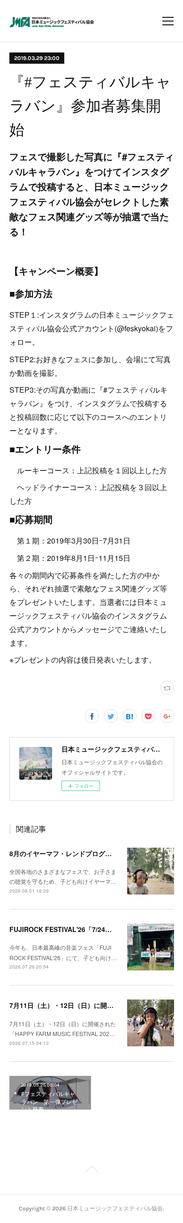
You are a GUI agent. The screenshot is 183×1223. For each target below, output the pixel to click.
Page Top (91, 1171)
